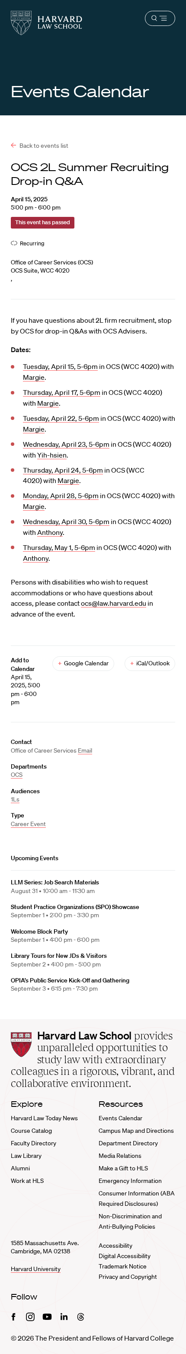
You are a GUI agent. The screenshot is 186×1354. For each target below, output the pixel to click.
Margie (34, 377)
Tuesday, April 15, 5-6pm (60, 366)
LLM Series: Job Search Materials (55, 882)
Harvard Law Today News (44, 1118)
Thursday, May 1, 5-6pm (59, 547)
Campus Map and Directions (136, 1131)
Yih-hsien (52, 455)
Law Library (26, 1156)
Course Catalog (31, 1131)
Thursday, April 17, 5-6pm (61, 392)
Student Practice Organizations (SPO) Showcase (75, 907)
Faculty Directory (33, 1143)
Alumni (20, 1168)
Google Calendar (83, 663)
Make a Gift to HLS (123, 1168)
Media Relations (120, 1156)
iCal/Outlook (150, 663)
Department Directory (128, 1143)
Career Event (28, 824)
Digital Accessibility (125, 1256)
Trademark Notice (123, 1266)
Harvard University (36, 1269)
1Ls (15, 799)
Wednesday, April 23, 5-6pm (66, 444)
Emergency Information (130, 1181)
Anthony (50, 532)
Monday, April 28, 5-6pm (61, 495)
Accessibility (115, 1245)
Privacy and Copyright (128, 1277)
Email (85, 750)
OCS (16, 775)
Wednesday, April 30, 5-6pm (66, 521)
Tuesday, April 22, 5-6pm (61, 418)
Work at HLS (27, 1181)
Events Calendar (120, 1118)
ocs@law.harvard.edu (113, 603)
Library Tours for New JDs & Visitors (59, 956)
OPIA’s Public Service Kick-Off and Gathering (70, 980)
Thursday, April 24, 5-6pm (63, 470)
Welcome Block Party (39, 931)
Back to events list (43, 145)
